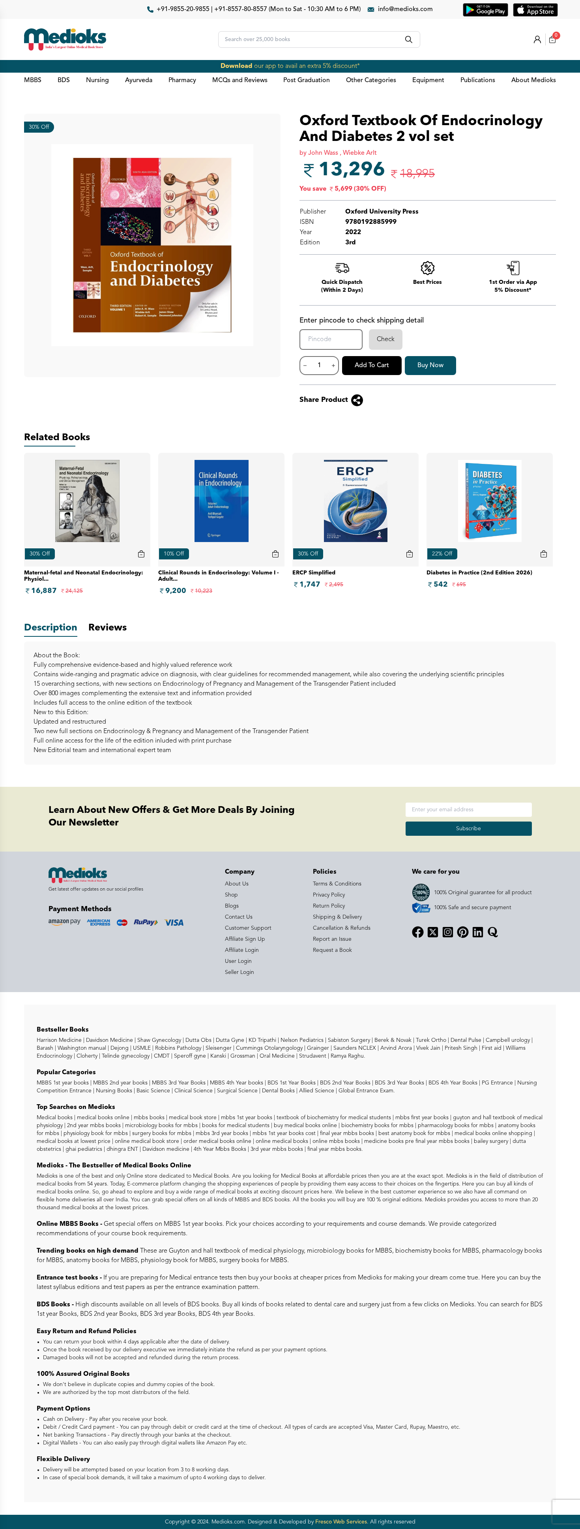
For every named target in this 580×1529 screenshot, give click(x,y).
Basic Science (152, 1091)
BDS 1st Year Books (291, 1083)
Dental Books (277, 1091)
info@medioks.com (405, 9)
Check (386, 339)
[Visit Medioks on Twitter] (433, 932)
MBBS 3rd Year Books (178, 1083)
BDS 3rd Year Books (398, 1083)
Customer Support (248, 928)
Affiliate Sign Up (245, 939)
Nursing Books (113, 1091)
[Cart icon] (141, 553)
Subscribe (468, 828)
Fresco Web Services (341, 1522)
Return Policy (329, 906)
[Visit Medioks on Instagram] (448, 932)
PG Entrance (496, 1083)
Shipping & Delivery (337, 917)
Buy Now (430, 365)
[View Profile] (537, 39)
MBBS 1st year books (63, 1083)
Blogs (232, 906)
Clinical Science (193, 1091)
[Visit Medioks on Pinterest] (463, 932)
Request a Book (332, 950)
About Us (237, 884)
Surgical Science (236, 1091)
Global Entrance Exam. (366, 1091)
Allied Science (315, 1091)
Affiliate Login (242, 950)
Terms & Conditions (337, 884)
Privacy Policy (329, 895)
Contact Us (239, 917)
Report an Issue (332, 939)
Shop (231, 895)
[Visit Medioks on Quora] (493, 932)
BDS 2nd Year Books (344, 1083)
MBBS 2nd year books (120, 1083)
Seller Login (239, 972)
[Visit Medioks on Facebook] (418, 932)
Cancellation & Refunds (341, 928)
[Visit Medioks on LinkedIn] (478, 932)
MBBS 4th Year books (235, 1083)
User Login (238, 961)
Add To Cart (372, 365)
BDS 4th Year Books (452, 1083)
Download (237, 66)
